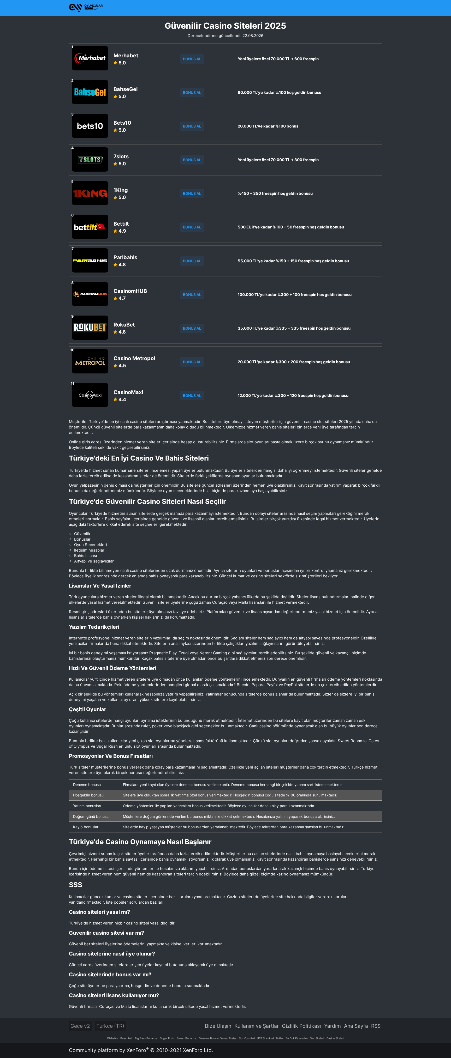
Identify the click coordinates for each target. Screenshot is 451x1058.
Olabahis (112, 1038)
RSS (376, 1026)
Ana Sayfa (356, 1026)
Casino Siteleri (335, 1038)
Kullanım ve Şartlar (256, 1026)
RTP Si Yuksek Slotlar (270, 1038)
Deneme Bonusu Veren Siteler (217, 1038)
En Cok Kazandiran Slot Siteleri (305, 1038)
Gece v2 (80, 1026)
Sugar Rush (167, 1038)
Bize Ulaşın (218, 1026)
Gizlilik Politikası (301, 1026)
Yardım (332, 1026)
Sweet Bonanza (186, 1038)
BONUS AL (192, 59)
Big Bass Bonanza (146, 1038)
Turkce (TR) (110, 1026)
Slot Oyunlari (247, 1038)
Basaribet (126, 1038)
